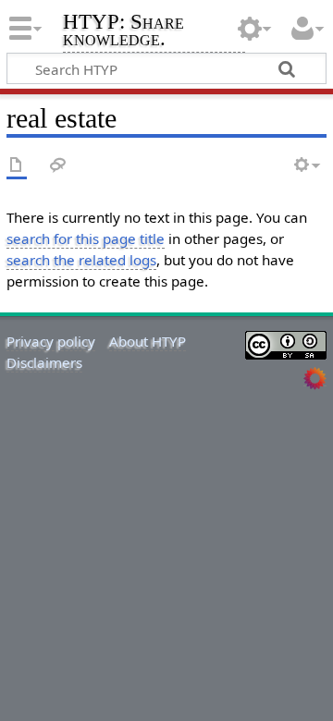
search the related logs (81, 260)
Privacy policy (50, 341)
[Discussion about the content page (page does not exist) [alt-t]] (58, 166)
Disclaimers (44, 362)
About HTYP (147, 341)
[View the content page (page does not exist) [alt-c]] (16, 166)
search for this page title (85, 238)
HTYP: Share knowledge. (123, 32)
